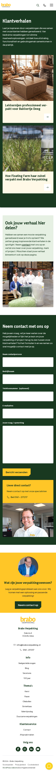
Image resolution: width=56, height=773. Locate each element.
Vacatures (27, 673)
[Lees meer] (47, 117)
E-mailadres (8, 405)
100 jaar (27, 678)
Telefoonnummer (10, 388)
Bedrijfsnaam (8, 371)
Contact (27, 730)
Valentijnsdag (27, 711)
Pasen (27, 696)
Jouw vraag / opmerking (13, 422)
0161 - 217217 (28, 650)
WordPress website (10, 768)
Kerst (27, 691)
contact (26, 244)
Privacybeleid (20, 765)
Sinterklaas (27, 706)
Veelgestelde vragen (27, 663)
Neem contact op (28, 604)
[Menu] (51, 5)
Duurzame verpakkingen (27, 716)
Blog (27, 668)
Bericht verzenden (16, 472)
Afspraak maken (27, 734)
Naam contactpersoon (12, 354)
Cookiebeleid (33, 765)
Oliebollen (27, 701)
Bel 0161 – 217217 (19, 497)
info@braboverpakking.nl (29, 645)
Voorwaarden (8, 765)
